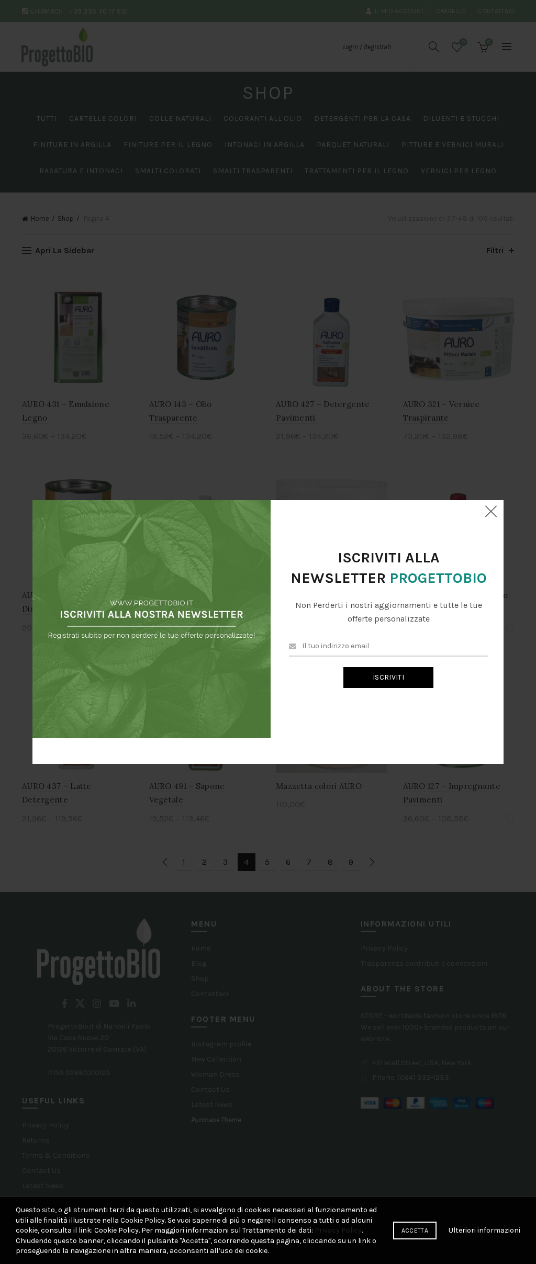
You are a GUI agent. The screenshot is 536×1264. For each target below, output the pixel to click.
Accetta (414, 1230)
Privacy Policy (338, 1230)
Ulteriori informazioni (484, 1230)
